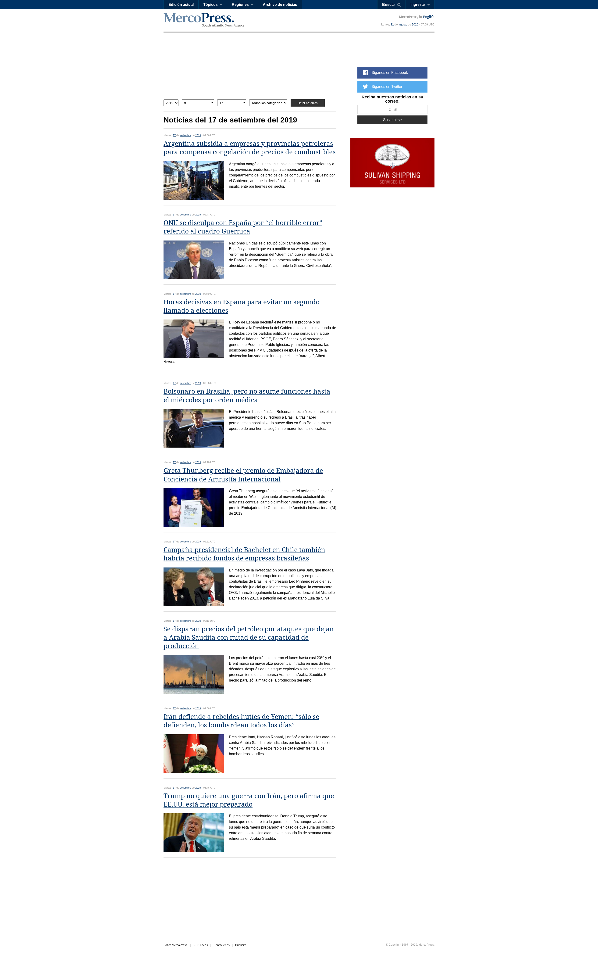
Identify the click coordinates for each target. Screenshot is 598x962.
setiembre (185, 135)
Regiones (240, 5)
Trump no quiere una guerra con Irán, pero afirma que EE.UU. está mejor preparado (249, 800)
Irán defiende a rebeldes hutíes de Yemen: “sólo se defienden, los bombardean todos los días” (241, 721)
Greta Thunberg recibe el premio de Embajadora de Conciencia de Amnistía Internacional (243, 475)
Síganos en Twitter (386, 87)
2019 (198, 135)
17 (174, 135)
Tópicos (210, 5)
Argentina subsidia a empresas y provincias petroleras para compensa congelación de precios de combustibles (250, 148)
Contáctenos (222, 945)
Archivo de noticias (280, 5)
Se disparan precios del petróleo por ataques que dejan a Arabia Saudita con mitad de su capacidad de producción (249, 637)
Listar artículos (308, 103)
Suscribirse (392, 120)
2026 (415, 24)
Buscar (388, 5)
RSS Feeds (200, 945)
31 (392, 24)
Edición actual (181, 5)
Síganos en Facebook (389, 73)
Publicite (240, 945)
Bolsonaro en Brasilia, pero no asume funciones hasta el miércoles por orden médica (247, 395)
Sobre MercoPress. (176, 945)
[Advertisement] (250, 69)
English (428, 17)
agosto (403, 24)
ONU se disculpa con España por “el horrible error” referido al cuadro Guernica (243, 227)
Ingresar (417, 5)
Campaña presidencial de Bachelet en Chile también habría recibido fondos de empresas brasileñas (244, 554)
